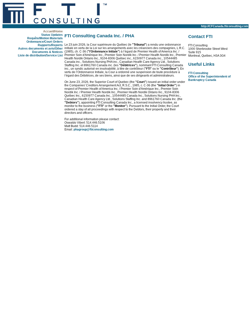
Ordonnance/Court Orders (44, 41)
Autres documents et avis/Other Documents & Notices (40, 50)
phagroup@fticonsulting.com (94, 129)
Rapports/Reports (50, 45)
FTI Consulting (198, 73)
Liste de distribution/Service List (40, 55)
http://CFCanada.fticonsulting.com (224, 26)
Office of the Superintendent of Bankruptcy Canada (209, 78)
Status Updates (52, 35)
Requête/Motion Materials (45, 38)
